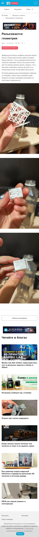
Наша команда (7, 519)
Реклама (6, 27)
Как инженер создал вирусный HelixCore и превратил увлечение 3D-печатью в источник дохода (18, 473)
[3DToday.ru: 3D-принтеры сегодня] (12, 4)
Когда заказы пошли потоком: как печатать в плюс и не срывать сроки (18, 445)
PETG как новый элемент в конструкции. (14, 502)
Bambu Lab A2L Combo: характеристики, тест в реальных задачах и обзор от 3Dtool (19, 365)
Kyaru (3, 43)
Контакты (5, 516)
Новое (29, 9)
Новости (6, 9)
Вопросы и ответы (18, 15)
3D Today (5, 15)
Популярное (18, 9)
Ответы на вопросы (19, 318)
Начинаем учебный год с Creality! (16, 393)
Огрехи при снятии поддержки (15, 418)
